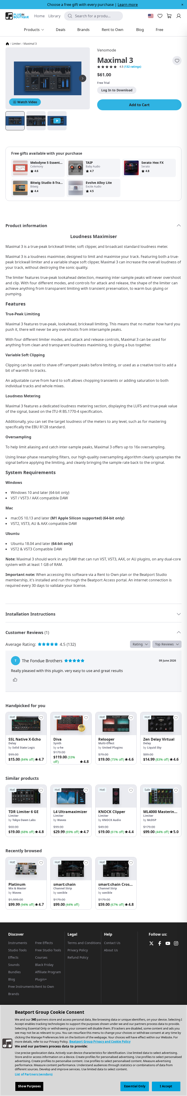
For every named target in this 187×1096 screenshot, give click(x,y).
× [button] (182, 4)
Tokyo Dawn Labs (24, 820)
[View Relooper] (116, 723)
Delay (12, 743)
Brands (13, 994)
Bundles (14, 972)
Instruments (17, 943)
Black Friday (44, 965)
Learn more (128, 4)
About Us (111, 950)
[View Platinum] (26, 868)
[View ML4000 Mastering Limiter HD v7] (160, 796)
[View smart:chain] (71, 868)
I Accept (166, 1086)
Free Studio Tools (48, 950)
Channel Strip (62, 888)
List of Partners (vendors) (33, 1074)
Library (54, 15)
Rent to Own (44, 986)
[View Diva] (71, 723)
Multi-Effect (106, 743)
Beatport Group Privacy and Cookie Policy (99, 1042)
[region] (93, 1050)
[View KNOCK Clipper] (116, 796)
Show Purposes (29, 1086)
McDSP (151, 820)
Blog (11, 979)
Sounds (14, 965)
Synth (57, 743)
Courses (41, 957)
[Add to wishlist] (177, 60)
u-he (60, 747)
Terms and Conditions (84, 943)
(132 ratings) (132, 66)
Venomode (106, 50)
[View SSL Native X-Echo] (26, 723)
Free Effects (44, 943)
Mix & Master (17, 888)
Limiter (16, 44)
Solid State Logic (23, 747)
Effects (13, 957)
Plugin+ (41, 979)
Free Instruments (21, 986)
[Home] (7, 44)
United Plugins (112, 747)
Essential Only (134, 1086)
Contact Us (112, 943)
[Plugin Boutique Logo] (17, 16)
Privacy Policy (78, 950)
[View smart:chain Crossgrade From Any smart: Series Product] (116, 868)
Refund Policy (78, 957)
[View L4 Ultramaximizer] (71, 796)
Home (39, 15)
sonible (62, 893)
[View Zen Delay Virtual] (160, 723)
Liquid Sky (154, 747)
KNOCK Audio (111, 820)
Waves (61, 820)
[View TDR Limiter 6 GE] (26, 796)
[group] (26, 738)
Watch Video (27, 102)
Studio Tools (17, 950)
